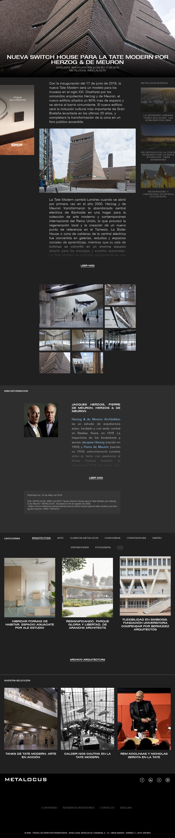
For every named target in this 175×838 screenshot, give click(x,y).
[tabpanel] (87, 609)
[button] (10, 609)
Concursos (112, 538)
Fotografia (103, 547)
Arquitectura (41, 538)
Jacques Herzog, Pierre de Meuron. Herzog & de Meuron (96, 407)
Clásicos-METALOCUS (84, 538)
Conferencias (136, 538)
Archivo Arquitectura (87, 660)
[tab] (41, 538)
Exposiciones (80, 547)
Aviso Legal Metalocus (80, 833)
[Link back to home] (25, 780)
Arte (60, 538)
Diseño (157, 538)
